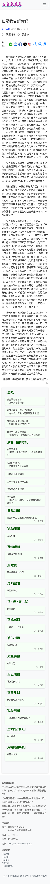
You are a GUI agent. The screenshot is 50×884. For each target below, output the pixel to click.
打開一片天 (12, 754)
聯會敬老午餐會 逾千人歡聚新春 (15, 401)
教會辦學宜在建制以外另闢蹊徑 (22, 518)
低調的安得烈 (13, 682)
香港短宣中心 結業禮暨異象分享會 (17, 464)
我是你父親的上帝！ (16, 700)
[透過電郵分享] (15, 44)
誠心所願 (11, 536)
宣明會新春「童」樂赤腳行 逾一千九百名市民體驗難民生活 (23, 411)
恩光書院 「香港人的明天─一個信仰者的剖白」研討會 (24, 500)
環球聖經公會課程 (15, 489)
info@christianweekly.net (20, 844)
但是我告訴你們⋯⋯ (16, 554)
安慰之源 (11, 663)
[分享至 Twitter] (25, 44)
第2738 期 (6, 29)
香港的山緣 (12, 645)
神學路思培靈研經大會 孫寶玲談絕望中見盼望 (18, 422)
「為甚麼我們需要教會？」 (19, 718)
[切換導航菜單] (44, 4)
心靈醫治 (11, 609)
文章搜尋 (5, 860)
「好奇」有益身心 (15, 627)
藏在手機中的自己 (15, 572)
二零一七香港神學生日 (17, 482)
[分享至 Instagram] (29, 44)
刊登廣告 (5, 854)
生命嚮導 (11, 736)
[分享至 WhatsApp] (11, 44)
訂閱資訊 (5, 857)
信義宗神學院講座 (15, 474)
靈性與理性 (12, 590)
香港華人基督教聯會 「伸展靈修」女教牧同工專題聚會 (23, 433)
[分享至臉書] (20, 44)
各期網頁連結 (7, 866)
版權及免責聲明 (39, 876)
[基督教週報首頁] (12, 4)
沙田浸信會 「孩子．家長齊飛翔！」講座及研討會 (24, 452)
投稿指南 (5, 863)
